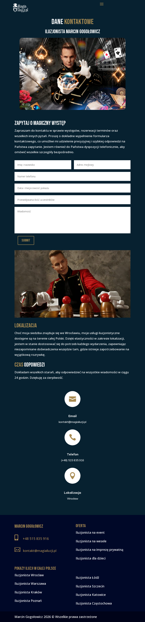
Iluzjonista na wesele (91, 541)
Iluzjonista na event (90, 532)
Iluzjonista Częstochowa (94, 603)
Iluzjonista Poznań (28, 601)
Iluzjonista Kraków (28, 592)
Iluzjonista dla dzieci (91, 558)
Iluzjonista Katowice (91, 594)
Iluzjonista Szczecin (90, 586)
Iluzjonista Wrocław (29, 575)
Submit (26, 240)
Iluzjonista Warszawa (30, 583)
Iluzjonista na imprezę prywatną (99, 549)
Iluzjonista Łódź (87, 577)
